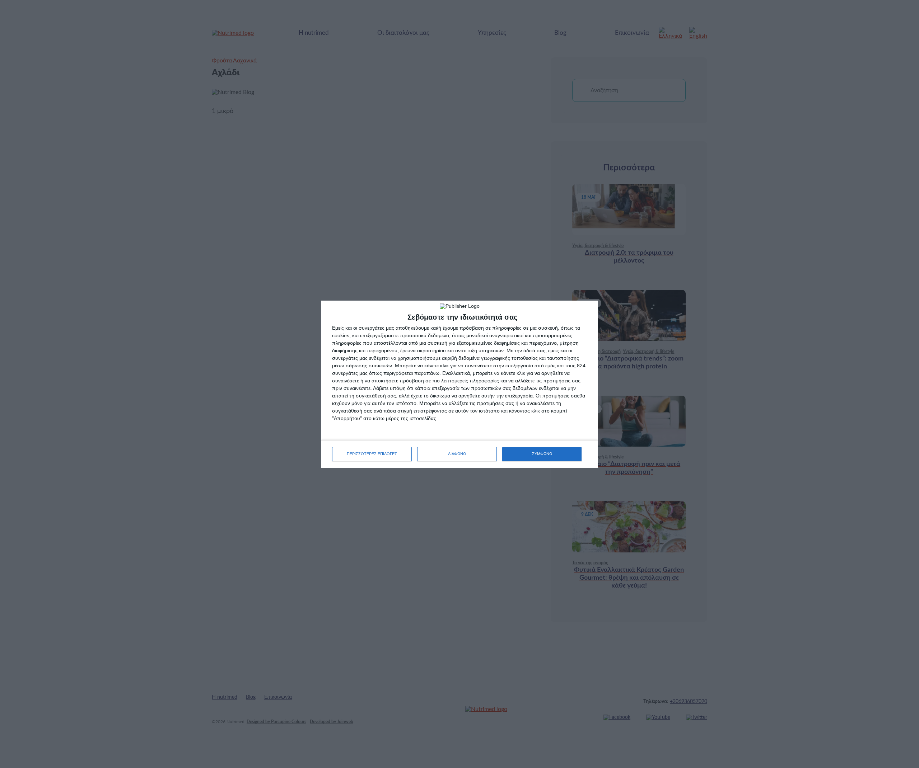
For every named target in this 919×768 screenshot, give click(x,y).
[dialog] (459, 384)
